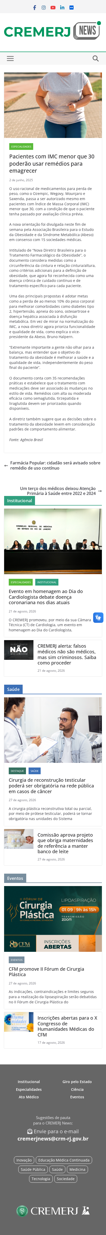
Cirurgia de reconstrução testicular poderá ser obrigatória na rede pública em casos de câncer (51, 785)
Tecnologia (41, 1178)
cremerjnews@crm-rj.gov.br (53, 1138)
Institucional (46, 582)
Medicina (77, 1169)
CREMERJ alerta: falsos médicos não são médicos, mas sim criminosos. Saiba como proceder (67, 654)
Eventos (16, 960)
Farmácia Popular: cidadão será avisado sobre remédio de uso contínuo (55, 465)
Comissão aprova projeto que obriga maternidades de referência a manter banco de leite (65, 843)
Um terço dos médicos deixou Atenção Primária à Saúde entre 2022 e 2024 (58, 491)
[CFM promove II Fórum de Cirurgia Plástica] (53, 919)
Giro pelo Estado (77, 1081)
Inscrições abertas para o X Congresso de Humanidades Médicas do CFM (67, 1026)
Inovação (24, 1160)
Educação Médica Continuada (64, 1160)
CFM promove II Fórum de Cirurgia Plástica (46, 971)
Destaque (17, 771)
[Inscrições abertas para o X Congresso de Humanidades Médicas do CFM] (18, 1030)
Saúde (35, 771)
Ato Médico (29, 1096)
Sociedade (66, 1178)
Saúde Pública (33, 1169)
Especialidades (21, 146)
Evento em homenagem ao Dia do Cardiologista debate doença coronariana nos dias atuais (46, 597)
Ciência (77, 1089)
